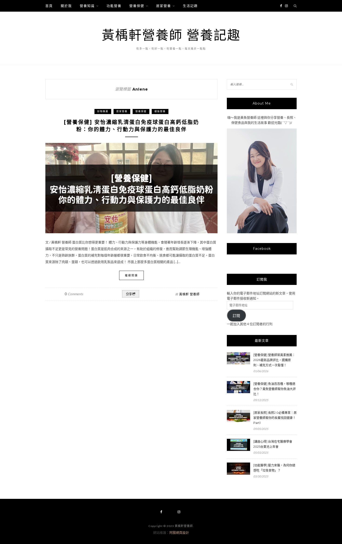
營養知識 (87, 6)
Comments (74, 294)
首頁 (49, 6)
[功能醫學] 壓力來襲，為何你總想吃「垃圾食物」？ (274, 467)
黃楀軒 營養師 (189, 294)
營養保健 (136, 6)
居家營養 (163, 6)
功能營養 (114, 6)
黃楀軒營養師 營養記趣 (171, 35)
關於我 (66, 6)
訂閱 (236, 316)
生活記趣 (190, 6)
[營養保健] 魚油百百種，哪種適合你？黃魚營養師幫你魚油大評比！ (274, 389)
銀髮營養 (160, 111)
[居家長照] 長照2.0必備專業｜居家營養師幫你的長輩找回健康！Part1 (275, 418)
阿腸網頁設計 (179, 532)
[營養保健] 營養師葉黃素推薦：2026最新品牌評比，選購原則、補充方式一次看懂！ (274, 360)
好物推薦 (102, 111)
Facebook (262, 249)
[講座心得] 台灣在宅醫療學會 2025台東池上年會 (272, 443)
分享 (129, 294)
